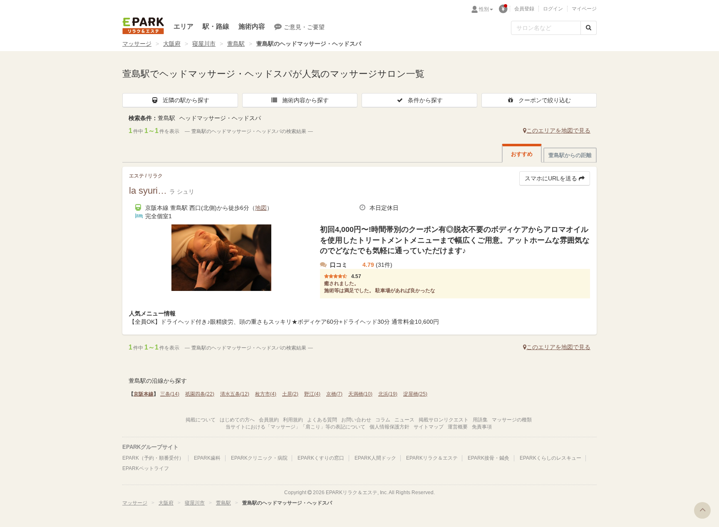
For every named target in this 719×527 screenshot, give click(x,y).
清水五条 (234, 394)
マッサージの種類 (512, 420)
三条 (169, 394)
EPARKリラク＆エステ (143, 25)
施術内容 (251, 26)
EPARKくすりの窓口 (321, 458)
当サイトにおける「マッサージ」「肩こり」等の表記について (295, 427)
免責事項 (482, 427)
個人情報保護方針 (389, 427)
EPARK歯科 (207, 458)
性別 (484, 9)
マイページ (584, 9)
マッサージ (136, 43)
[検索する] (588, 27)
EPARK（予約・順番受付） (153, 458)
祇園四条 (199, 394)
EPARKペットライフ (145, 468)
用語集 (480, 420)
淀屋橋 (415, 394)
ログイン (553, 9)
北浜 (387, 394)
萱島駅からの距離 (570, 155)
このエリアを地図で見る (558, 130)
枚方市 (265, 394)
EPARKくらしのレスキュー (550, 458)
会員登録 (524, 9)
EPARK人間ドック (375, 458)
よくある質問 (322, 420)
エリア (183, 26)
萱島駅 (236, 43)
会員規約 (269, 420)
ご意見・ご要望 (304, 27)
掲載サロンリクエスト (444, 420)
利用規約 (293, 420)
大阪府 (172, 43)
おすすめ (522, 154)
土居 (290, 394)
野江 (312, 394)
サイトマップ (429, 427)
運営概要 (458, 427)
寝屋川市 (204, 43)
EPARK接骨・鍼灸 (488, 458)
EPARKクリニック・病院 (259, 458)
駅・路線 (216, 26)
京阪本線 (144, 394)
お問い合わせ (356, 420)
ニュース (404, 420)
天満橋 (360, 394)
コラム (382, 420)
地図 (261, 207)
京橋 (334, 394)
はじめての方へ (237, 420)
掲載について (201, 420)
